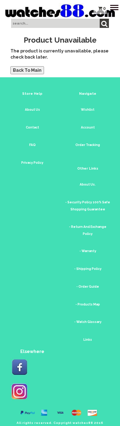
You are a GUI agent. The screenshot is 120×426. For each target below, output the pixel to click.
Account (88, 127)
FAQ (32, 145)
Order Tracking (87, 145)
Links (87, 339)
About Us (32, 109)
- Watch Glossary (88, 322)
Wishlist (87, 109)
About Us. (88, 184)
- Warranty (87, 251)
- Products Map (87, 304)
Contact (32, 127)
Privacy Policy (32, 162)
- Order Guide (87, 286)
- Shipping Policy (88, 269)
